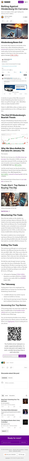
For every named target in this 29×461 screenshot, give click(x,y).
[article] (14, 403)
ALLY (4, 174)
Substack (7, 458)
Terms (10, 451)
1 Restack (11, 362)
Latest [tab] (6, 395)
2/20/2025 (23, 278)
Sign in (26, 2)
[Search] (26, 395)
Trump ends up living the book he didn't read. (10, 412)
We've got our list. (5, 424)
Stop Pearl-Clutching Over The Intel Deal (10, 400)
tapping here (11, 321)
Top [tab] (3, 395)
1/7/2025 (23, 276)
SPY (18, 165)
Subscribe (21, 2)
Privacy (26, 449)
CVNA (14, 55)
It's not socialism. (5, 403)
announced (4, 49)
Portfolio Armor (8, 16)
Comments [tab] (4, 377)
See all (4, 431)
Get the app (21, 454)
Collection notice (17, 451)
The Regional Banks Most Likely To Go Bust (10, 421)
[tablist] (7, 377)
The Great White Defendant (9, 410)
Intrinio (22, 449)
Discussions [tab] (12, 395)
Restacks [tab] (10, 377)
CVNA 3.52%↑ (20, 274)
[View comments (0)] (7, 21)
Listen (25, 17)
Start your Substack (11, 454)
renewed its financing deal (16, 174)
